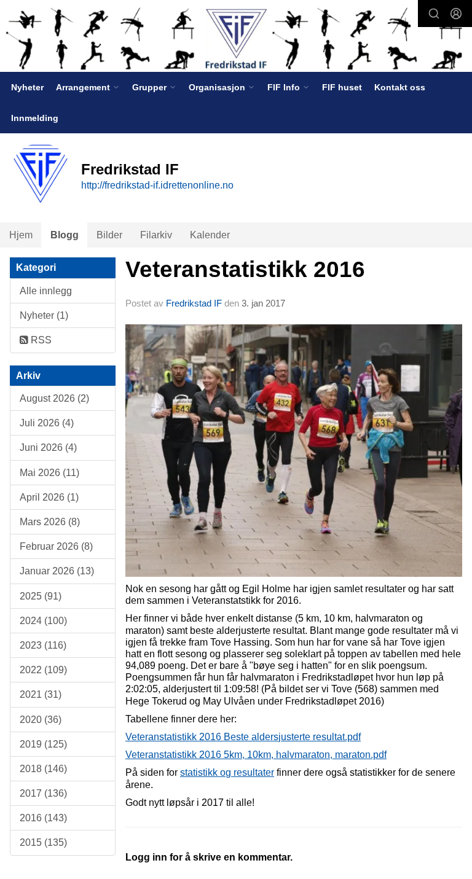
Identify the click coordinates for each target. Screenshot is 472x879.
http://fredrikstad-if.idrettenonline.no (157, 185)
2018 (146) (43, 769)
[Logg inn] (456, 13)
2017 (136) (43, 793)
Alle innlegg (46, 291)
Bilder (109, 235)
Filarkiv (156, 235)
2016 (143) (43, 818)
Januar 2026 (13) (57, 571)
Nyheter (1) (44, 315)
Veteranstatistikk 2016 (245, 269)
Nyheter (27, 87)
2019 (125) (43, 744)
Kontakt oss (399, 87)
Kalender (210, 235)
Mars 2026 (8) (50, 522)
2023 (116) (43, 645)
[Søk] (434, 13)
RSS (40, 340)
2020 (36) (40, 719)
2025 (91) (40, 596)
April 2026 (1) (49, 497)
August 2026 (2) (54, 398)
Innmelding (34, 118)
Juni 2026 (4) (48, 447)
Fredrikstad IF (194, 303)
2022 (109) (43, 670)
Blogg (64, 235)
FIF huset (342, 87)
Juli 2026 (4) (47, 423)
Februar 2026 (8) (56, 546)
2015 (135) (43, 842)
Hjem (21, 235)
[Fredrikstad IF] (236, 37)
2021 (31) (40, 694)
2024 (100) (43, 620)
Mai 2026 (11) (49, 472)
